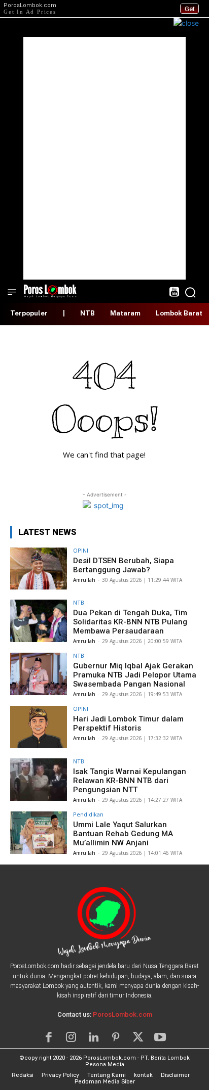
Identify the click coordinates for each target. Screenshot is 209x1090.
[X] (138, 1037)
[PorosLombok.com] (50, 290)
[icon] (174, 293)
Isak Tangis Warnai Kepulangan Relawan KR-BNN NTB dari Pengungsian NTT (129, 780)
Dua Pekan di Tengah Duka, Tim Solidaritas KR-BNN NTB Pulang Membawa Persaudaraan (130, 621)
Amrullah (84, 579)
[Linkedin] (93, 1037)
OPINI (80, 550)
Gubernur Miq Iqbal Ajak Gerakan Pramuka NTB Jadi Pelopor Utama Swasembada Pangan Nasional (134, 675)
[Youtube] (160, 1037)
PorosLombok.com (122, 1014)
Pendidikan (88, 814)
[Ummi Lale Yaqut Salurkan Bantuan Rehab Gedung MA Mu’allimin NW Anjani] (38, 832)
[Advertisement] (104, 158)
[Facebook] (48, 1037)
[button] (190, 292)
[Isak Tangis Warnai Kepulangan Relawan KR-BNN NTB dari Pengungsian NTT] (38, 779)
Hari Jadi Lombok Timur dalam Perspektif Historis (128, 723)
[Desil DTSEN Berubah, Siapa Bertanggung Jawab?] (38, 569)
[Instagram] (71, 1037)
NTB (78, 602)
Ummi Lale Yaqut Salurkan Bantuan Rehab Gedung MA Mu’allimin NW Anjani (123, 833)
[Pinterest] (115, 1037)
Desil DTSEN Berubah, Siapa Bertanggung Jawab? (123, 565)
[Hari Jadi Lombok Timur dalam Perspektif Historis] (38, 727)
